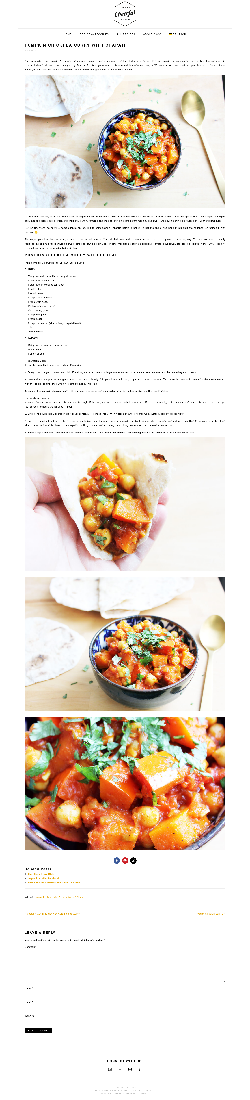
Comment (31, 946)
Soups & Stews (75, 897)
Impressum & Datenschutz (112, 1090)
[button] (117, 860)
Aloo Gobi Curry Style (41, 874)
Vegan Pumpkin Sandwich (43, 878)
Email (29, 1002)
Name (29, 988)
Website (29, 1015)
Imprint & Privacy (143, 1090)
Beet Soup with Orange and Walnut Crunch (54, 882)
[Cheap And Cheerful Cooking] (125, 24)
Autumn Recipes (43, 897)
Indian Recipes (60, 897)
